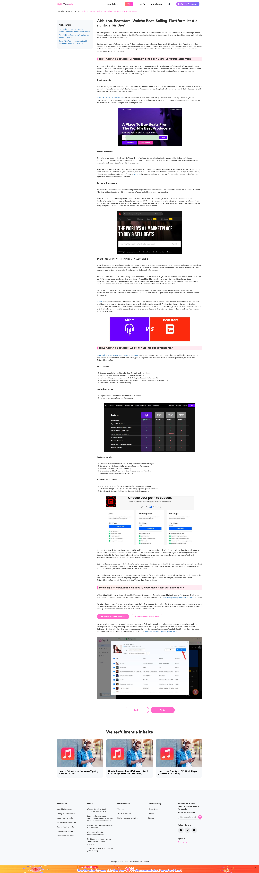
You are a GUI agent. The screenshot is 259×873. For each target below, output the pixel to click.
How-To (142, 4)
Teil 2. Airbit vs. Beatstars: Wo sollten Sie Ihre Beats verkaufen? (74, 36)
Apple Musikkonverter (65, 818)
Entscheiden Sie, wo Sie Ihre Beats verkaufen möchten (117, 355)
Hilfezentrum (153, 809)
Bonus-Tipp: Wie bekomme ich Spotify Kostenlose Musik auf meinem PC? (73, 42)
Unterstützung (156, 4)
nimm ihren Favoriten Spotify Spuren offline (160, 631)
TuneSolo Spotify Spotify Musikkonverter (178, 597)
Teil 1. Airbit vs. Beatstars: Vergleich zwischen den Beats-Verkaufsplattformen (74, 30)
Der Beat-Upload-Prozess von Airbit (111, 98)
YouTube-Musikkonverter (66, 822)
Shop (130, 4)
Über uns (120, 809)
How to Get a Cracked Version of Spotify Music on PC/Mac (78, 772)
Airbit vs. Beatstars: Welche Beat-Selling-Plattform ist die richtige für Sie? (109, 11)
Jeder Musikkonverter (65, 809)
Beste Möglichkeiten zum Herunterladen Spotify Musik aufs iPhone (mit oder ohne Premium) (100, 818)
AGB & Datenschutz (124, 814)
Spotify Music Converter (66, 814)
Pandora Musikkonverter (66, 831)
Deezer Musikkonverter (66, 827)
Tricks (77, 11)
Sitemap (151, 818)
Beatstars (137, 174)
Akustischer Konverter (65, 836)
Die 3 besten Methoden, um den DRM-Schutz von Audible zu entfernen (99, 841)
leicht (136, 710)
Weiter (163, 710)
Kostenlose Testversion (187, 4)
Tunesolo (60, 11)
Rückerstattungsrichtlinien (127, 818)
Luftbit (99, 302)
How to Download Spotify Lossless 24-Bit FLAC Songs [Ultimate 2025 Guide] (128, 772)
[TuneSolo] (65, 4)
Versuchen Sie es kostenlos (114, 616)
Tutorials (151, 814)
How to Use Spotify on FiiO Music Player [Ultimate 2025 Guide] (177, 772)
